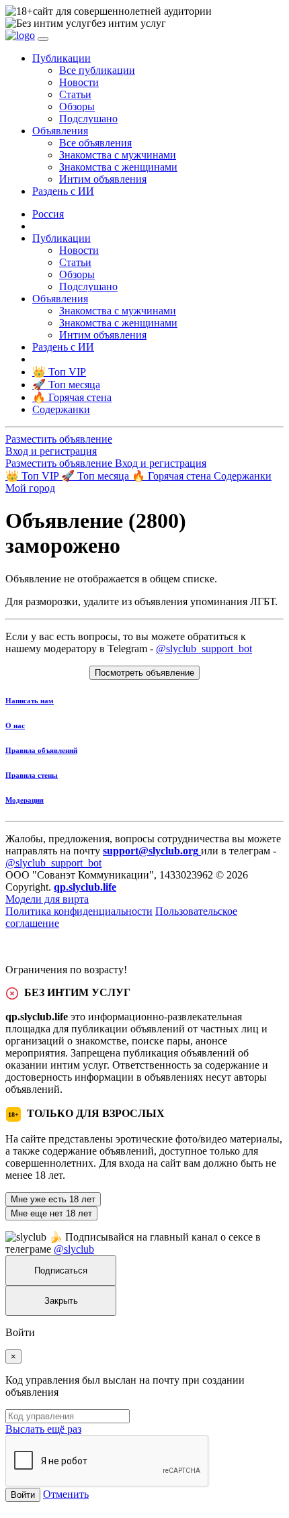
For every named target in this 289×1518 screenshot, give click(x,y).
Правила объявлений (41, 750)
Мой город (30, 488)
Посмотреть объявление (144, 673)
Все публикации (97, 70)
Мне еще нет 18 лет (51, 1213)
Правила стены (31, 775)
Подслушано (88, 118)
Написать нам (29, 701)
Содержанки (243, 476)
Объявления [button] (60, 130)
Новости (79, 82)
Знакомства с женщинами (118, 167)
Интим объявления (103, 179)
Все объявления (95, 142)
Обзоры (77, 106)
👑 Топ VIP (33, 476)
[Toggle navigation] (43, 39)
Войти (23, 1495)
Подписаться (60, 1270)
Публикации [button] (61, 58)
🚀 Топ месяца (96, 476)
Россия (48, 214)
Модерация (24, 800)
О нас (15, 725)
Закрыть (61, 1301)
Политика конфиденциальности (79, 911)
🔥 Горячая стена (173, 476)
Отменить (66, 1494)
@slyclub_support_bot (204, 648)
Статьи (75, 94)
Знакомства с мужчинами (117, 155)
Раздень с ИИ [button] (63, 191)
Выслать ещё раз (43, 1429)
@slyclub (74, 1249)
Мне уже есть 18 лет (53, 1199)
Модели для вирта (47, 899)
